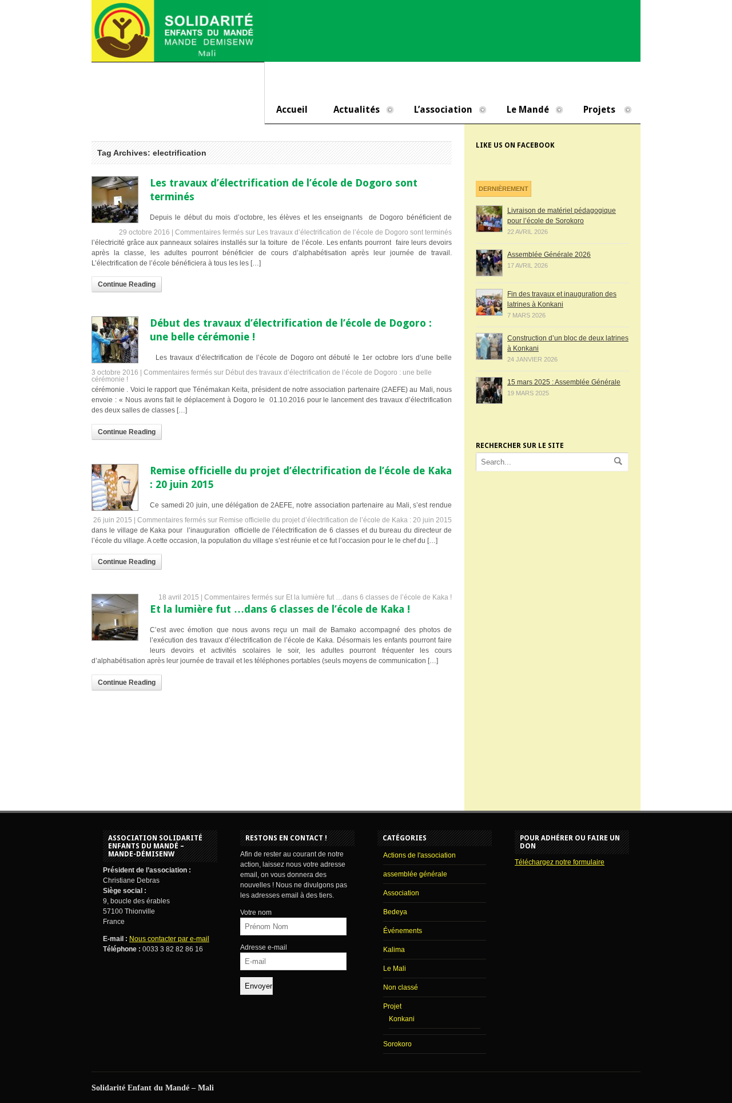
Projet (392, 1006)
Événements (402, 931)
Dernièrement (503, 188)
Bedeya (395, 912)
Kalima (394, 950)
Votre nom (256, 912)
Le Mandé (522, 110)
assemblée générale (415, 874)
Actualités (351, 110)
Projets (593, 110)
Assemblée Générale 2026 (549, 255)
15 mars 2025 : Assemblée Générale (563, 382)
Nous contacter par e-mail (169, 939)
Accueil (292, 109)
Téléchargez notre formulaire (559, 862)
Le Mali (394, 969)
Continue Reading (127, 284)
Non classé (400, 987)
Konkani (402, 1019)
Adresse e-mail (263, 947)
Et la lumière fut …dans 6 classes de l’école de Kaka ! (280, 609)
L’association (437, 110)
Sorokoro (397, 1044)
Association (401, 893)
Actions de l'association (419, 855)
